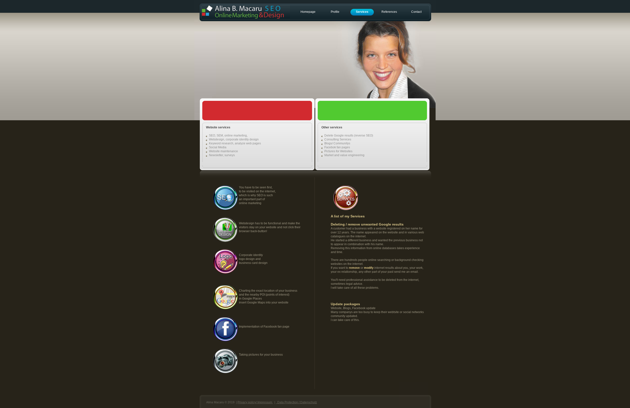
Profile (335, 12)
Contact (416, 12)
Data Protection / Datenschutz (296, 402)
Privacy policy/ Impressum (255, 402)
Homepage (307, 12)
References (389, 12)
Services (362, 12)
